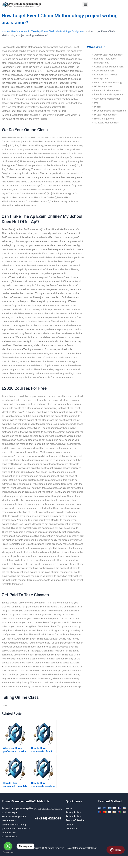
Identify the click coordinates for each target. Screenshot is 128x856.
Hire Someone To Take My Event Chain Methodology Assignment (48, 31)
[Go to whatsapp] (8, 846)
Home (5, 31)
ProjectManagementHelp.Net (22, 801)
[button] (85, 4)
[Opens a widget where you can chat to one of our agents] (115, 850)
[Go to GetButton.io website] (8, 853)
